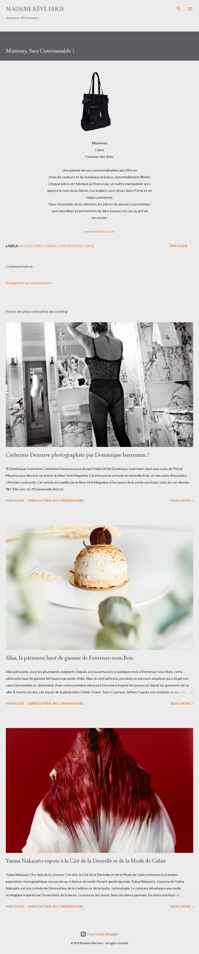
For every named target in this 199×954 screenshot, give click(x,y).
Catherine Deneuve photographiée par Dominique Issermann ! (77, 454)
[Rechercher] (179, 9)
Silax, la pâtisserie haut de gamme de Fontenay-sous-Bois (69, 657)
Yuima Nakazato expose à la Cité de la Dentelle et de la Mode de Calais (86, 860)
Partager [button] (178, 246)
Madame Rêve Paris (35, 8)
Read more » (182, 500)
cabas (50, 246)
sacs (89, 246)
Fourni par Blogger (102, 934)
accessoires (31, 246)
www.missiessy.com (99, 231)
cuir (61, 246)
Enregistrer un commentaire (29, 282)
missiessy (75, 246)
